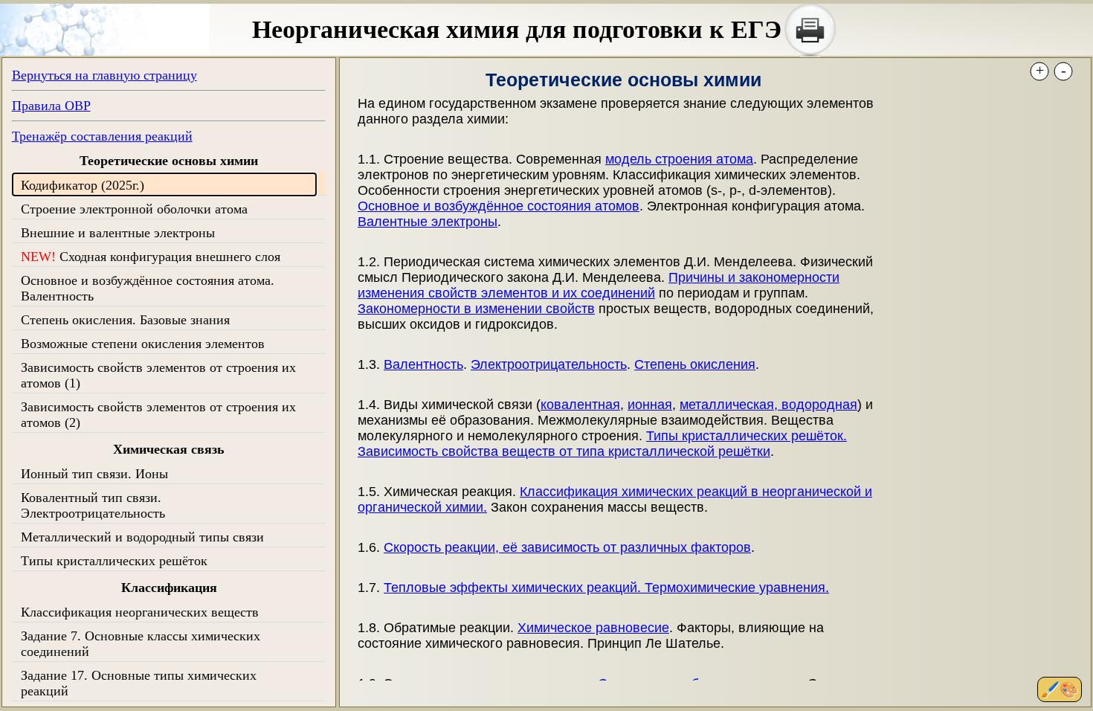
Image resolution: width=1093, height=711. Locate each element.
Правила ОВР (51, 105)
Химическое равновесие (593, 627)
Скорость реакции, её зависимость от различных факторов (567, 547)
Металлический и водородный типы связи (142, 537)
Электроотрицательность (549, 364)
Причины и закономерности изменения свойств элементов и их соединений (598, 285)
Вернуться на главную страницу (104, 75)
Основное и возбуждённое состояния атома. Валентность (147, 288)
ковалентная (580, 404)
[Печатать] (810, 29)
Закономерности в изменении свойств (476, 308)
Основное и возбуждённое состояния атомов (498, 206)
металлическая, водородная (768, 404)
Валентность (423, 364)
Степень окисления (694, 364)
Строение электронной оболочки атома (134, 209)
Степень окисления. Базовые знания (125, 319)
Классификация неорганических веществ (140, 612)
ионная (650, 404)
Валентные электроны (427, 221)
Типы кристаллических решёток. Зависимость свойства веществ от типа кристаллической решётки (602, 443)
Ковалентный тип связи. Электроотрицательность (93, 505)
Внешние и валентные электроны (118, 232)
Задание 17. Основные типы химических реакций (139, 683)
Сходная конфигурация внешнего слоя (150, 256)
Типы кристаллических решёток (114, 560)
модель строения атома (679, 159)
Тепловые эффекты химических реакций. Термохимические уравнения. (606, 587)
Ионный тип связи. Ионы (94, 473)
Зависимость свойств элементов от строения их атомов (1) (158, 375)
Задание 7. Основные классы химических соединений (140, 643)
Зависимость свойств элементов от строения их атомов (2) (158, 414)
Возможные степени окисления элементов (143, 343)
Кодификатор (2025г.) (82, 185)
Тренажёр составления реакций (102, 136)
